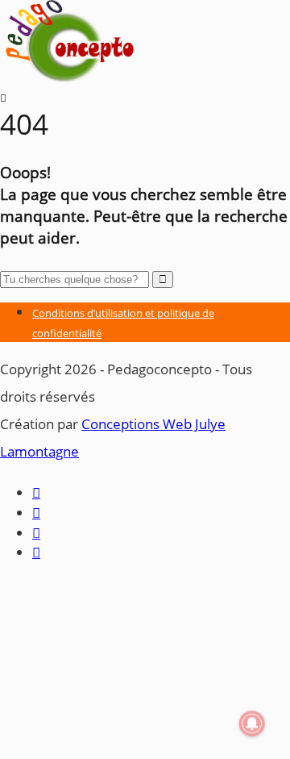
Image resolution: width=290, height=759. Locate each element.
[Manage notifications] (252, 723)
